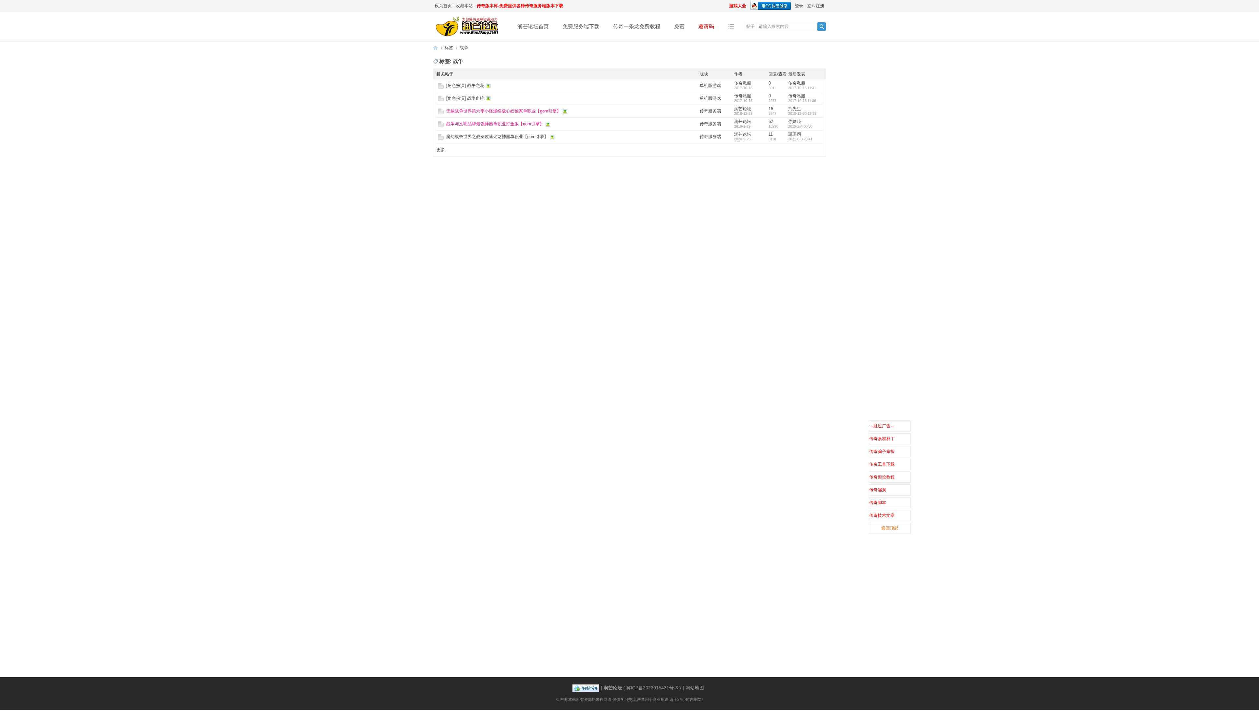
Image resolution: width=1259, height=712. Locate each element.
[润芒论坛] (470, 36)
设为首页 (443, 5)
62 (771, 121)
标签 (449, 47)
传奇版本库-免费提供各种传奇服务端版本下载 (520, 5)
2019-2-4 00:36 (800, 126)
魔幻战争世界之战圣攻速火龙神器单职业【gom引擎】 (497, 136)
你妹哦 (794, 121)
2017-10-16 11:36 (802, 101)
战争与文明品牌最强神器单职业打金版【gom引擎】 (495, 123)
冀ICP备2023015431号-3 (652, 687)
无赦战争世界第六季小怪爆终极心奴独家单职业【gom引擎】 (503, 111)
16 (771, 108)
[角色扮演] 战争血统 (465, 98)
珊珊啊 (794, 134)
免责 (679, 26)
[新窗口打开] (441, 87)
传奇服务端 (710, 111)
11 (771, 134)
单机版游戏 (710, 85)
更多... (442, 149)
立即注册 (815, 5)
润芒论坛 (435, 47)
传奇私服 (742, 83)
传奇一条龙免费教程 (636, 26)
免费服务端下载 (581, 26)
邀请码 (706, 26)
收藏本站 (464, 5)
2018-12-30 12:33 (802, 113)
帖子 (750, 26)
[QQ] (585, 687)
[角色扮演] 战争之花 (465, 85)
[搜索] (821, 26)
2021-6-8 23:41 (800, 139)
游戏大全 (737, 5)
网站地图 (695, 687)
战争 (464, 47)
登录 (799, 5)
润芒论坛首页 (533, 26)
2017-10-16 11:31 (802, 88)
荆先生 (794, 108)
